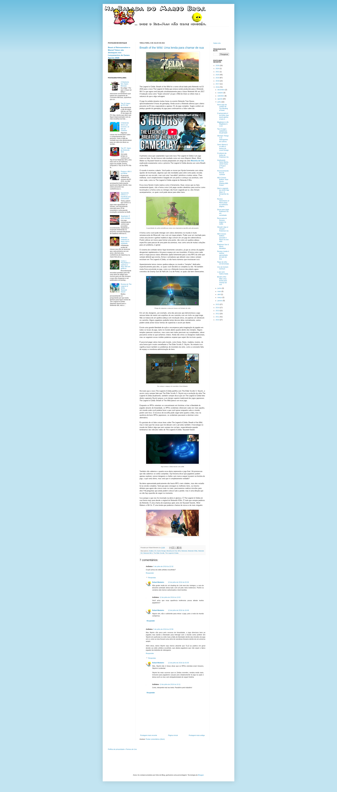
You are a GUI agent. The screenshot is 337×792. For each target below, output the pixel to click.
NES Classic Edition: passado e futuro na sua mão (223, 237)
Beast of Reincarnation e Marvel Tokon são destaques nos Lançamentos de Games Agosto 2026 (119, 52)
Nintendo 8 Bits (192, 551)
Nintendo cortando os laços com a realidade (125, 240)
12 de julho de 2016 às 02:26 (178, 582)
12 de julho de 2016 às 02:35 (178, 663)
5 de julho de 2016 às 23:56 (163, 629)
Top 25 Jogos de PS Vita (125, 104)
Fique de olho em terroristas (223, 263)
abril (219, 294)
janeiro (220, 301)
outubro (220, 93)
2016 (218, 87)
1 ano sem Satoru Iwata (222, 273)
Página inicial (173, 735)
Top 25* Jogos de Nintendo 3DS (126, 150)
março (219, 297)
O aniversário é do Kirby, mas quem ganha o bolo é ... (223, 116)
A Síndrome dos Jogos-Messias (125, 84)
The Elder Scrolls (158, 553)
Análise (151, 551)
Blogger (201, 775)
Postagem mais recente (148, 735)
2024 (218, 68)
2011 (218, 317)
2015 (218, 304)
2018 (218, 81)
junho (219, 288)
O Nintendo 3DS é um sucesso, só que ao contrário (125, 126)
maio (219, 291)
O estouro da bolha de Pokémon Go (223, 155)
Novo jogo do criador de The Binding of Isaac (222, 107)
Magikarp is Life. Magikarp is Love (223, 124)
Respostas (152, 578)
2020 (218, 75)
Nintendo (184, 551)
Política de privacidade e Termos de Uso (122, 749)
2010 (218, 320)
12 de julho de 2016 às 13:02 (170, 597)
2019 (218, 78)
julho (219, 102)
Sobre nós (217, 43)
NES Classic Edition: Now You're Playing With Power (222, 181)
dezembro (221, 90)
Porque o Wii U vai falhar (126, 172)
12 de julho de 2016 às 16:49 (178, 610)
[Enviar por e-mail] (170, 547)
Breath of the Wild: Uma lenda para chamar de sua (172, 47)
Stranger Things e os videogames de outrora (223, 138)
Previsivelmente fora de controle (223, 173)
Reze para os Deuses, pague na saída (222, 221)
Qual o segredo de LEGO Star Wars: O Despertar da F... (223, 192)
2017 (218, 84)
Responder (150, 573)
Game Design (161, 551)
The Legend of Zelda (171, 553)
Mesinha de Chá (172, 551)
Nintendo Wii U (148, 553)
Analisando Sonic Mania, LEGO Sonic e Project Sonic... (223, 164)
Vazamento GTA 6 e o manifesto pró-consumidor (126, 196)
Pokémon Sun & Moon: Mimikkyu (223, 246)
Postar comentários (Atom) (155, 739)
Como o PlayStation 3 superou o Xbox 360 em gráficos (125, 265)
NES (179, 551)
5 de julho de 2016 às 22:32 (163, 566)
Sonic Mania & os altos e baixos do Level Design (223, 147)
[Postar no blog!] (173, 547)
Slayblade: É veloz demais (125, 217)
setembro (221, 96)
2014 (218, 308)
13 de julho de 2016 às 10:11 (170, 684)
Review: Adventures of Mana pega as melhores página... (223, 203)
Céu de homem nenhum (222, 268)
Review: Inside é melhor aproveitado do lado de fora (223, 255)
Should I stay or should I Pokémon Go (223, 229)
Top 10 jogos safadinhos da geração (222, 131)
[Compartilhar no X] (175, 547)
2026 (218, 65)
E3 (155, 551)
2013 (218, 311)
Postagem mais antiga (197, 735)
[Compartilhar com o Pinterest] (180, 547)
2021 (218, 72)
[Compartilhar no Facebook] (178, 547)
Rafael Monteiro (158, 582)
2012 (218, 314)
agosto (220, 99)
